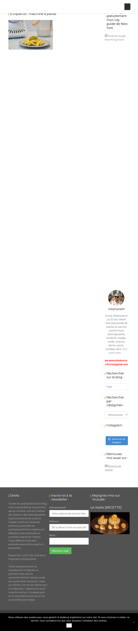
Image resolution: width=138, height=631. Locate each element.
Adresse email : (58, 507)
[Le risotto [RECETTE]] (110, 523)
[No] (133, 622)
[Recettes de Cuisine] (116, 469)
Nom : (52, 535)
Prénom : (54, 521)
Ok (69, 625)
